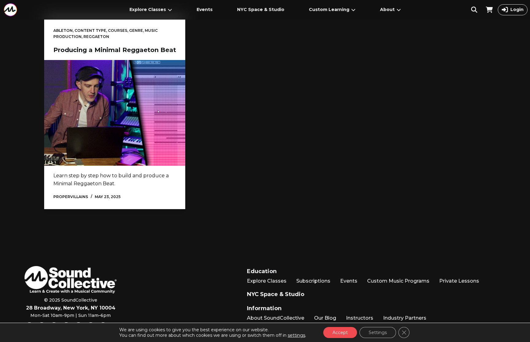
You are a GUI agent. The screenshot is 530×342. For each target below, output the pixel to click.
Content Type (90, 30)
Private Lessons (459, 281)
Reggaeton (96, 36)
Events (205, 9)
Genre (136, 30)
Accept (340, 332)
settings (296, 335)
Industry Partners (404, 318)
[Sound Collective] (10, 10)
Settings (378, 332)
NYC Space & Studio (260, 9)
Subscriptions (313, 281)
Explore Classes (147, 9)
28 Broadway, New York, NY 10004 (70, 308)
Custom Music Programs (398, 281)
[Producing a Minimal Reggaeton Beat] (114, 113)
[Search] (474, 9)
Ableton (63, 30)
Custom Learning (329, 9)
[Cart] (489, 9)
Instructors (359, 318)
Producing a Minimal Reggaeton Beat (114, 50)
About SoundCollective (275, 318)
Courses (117, 30)
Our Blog (325, 318)
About (387, 9)
